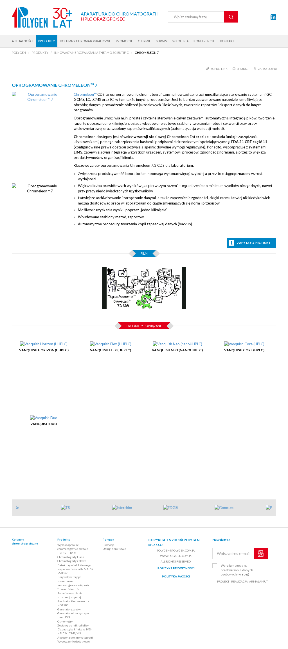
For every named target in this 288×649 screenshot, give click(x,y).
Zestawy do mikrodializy (73, 625)
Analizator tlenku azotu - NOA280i (73, 603)
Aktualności (22, 41)
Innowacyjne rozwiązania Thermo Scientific (73, 587)
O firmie (144, 41)
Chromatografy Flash (70, 557)
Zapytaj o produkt (254, 243)
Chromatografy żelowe (71, 561)
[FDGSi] (185, 507)
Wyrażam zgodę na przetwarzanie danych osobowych (237, 570)
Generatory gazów (69, 609)
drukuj (243, 68)
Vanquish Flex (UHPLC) (110, 350)
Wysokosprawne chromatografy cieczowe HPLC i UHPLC (72, 549)
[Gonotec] (236, 507)
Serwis (161, 41)
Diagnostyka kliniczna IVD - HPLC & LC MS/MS (74, 631)
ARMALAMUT (258, 581)
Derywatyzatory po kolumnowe (69, 579)
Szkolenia (180, 41)
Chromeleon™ (85, 94)
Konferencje (204, 41)
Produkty (46, 41)
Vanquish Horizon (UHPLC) (44, 350)
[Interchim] (133, 507)
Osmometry (65, 621)
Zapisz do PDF (268, 68)
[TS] (82, 507)
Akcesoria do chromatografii (75, 637)
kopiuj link (219, 68)
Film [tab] (144, 253)
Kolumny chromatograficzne (85, 41)
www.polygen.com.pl (176, 555)
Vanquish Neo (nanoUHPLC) (177, 350)
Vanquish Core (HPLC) (244, 350)
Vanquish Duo (43, 424)
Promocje (124, 41)
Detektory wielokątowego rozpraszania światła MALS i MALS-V (75, 569)
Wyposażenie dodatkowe (73, 641)
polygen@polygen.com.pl (176, 550)
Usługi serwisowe (114, 548)
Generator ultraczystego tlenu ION (73, 615)
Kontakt (227, 41)
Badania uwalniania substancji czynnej (69, 595)
